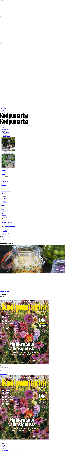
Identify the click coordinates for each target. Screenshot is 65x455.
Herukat (3, 174)
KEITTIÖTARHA (4, 172)
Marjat (2, 189)
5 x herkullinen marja (6, 191)
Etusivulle (8, 112)
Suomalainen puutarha (7, 222)
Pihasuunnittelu (4, 151)
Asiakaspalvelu (2, 451)
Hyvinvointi (3, 224)
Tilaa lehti (1, 42)
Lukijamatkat (12, 451)
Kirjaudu (4, 445)
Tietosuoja (23, 451)
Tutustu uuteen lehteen (3, 108)
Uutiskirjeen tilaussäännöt (3, 374)
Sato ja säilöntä (4, 193)
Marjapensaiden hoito (6, 186)
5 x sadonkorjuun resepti (7, 195)
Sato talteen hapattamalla (4, 291)
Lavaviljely (4, 170)
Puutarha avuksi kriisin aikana (8, 226)
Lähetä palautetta (19, 451)
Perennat (3, 205)
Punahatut (4, 215)
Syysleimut (4, 211)
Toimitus (5, 451)
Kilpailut (15, 451)
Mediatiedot (9, 451)
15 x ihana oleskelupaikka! (7, 153)
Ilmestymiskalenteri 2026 (3, 299)
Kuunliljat (4, 206)
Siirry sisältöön (2, 0)
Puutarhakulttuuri (4, 220)
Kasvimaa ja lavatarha (5, 168)
